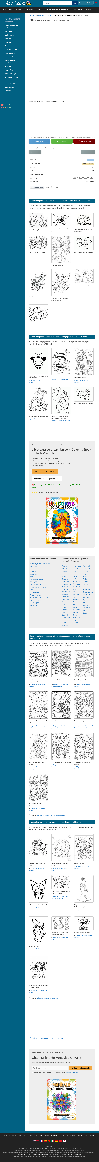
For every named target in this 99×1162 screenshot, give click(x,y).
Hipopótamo (77, 586)
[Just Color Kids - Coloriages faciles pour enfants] (41, 1140)
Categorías (28, 9)
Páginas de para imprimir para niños (47, 1038)
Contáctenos (54, 1135)
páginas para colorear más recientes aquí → (52, 815)
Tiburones (86, 597)
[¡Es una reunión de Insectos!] (38, 249)
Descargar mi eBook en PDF (45, 472)
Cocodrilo (65, 615)
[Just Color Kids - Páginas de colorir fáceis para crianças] (49, 1140)
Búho (64, 576)
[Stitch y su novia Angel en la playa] (61, 861)
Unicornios (86, 608)
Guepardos (76, 581)
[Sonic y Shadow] (84, 861)
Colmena (90, 163)
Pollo (85, 579)
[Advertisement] (62, 119)
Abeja (84, 163)
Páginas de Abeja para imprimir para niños (69, 337)
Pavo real (86, 566)
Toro (84, 602)
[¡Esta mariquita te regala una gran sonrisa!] (84, 227)
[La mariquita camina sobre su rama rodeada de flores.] (61, 262)
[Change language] (96, 3)
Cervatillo (65, 610)
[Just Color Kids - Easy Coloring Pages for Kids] (36, 1140)
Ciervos (64, 612)
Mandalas (33, 566)
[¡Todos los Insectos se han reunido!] (84, 283)
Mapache (76, 607)
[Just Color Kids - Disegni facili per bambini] (52, 1140)
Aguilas (64, 566)
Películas (33, 590)
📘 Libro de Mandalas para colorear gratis (10, 106)
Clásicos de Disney (36, 579)
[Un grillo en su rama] (38, 294)
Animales (41, 15)
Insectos (48, 15)
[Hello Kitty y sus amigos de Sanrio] (38, 861)
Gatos (75, 579)
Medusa (75, 612)
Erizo (74, 571)
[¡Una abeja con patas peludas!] (84, 249)
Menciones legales (64, 1135)
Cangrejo (65, 594)
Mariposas (76, 610)
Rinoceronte (87, 589)
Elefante (75, 568)
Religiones (34, 605)
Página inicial (33, 15)
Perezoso (86, 568)
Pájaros (75, 620)
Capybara (65, 599)
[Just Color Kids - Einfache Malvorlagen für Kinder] (56, 1140)
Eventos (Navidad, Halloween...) (41, 564)
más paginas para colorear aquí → (48, 998)
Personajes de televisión (38, 587)
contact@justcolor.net (74, 1154)
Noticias (18, 9)
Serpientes (86, 595)
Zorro (85, 613)
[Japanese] (64, 1140)
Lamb (74, 592)
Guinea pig (76, 584)
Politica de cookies (76, 1135)
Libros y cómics (35, 600)
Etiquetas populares (44, 1135)
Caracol (64, 602)
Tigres (85, 600)
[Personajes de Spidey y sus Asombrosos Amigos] (61, 930)
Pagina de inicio (7, 9)
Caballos (65, 579)
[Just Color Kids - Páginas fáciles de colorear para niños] (45, 1140)
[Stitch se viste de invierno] (84, 930)
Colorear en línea (77, 9)
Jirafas (75, 589)
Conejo (64, 622)
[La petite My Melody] (38, 943)
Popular (39, 9)
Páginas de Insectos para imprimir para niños (71, 201)
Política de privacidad (71, 1072)
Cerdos (64, 607)
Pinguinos (86, 574)
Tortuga (85, 605)
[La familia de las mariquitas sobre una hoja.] (61, 295)
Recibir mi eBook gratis (80, 1068)
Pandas (75, 623)
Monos (75, 615)
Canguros (65, 597)
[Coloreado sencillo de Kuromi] (38, 902)
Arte (31, 577)
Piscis (85, 576)
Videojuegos (34, 603)
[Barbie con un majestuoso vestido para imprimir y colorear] (84, 902)
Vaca (85, 610)
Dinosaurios (77, 566)
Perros (85, 571)
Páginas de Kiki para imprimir (60, 379)
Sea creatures (88, 592)
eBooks (88, 9)
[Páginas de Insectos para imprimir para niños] (30, 1038)
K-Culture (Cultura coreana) (39, 597)
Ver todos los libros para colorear (47, 479)
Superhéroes (34, 592)
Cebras (64, 604)
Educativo (33, 574)
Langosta (76, 594)
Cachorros (65, 581)
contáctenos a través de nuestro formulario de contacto (34, 1154)
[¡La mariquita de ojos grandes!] (38, 323)
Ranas (85, 584)
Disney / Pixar (35, 582)
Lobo (74, 604)
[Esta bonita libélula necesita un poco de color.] (61, 226)
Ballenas (65, 574)
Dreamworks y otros (37, 584)
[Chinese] (60, 1140)
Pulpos (85, 581)
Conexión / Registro (85, 3)
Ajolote (64, 568)
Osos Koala (77, 617)
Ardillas (64, 571)
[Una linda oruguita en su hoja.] (38, 227)
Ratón (85, 587)
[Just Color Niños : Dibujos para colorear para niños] (18, 3)
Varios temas (34, 569)
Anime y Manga (35, 595)
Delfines (65, 625)
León (74, 597)
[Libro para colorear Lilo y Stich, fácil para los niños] (38, 982)
